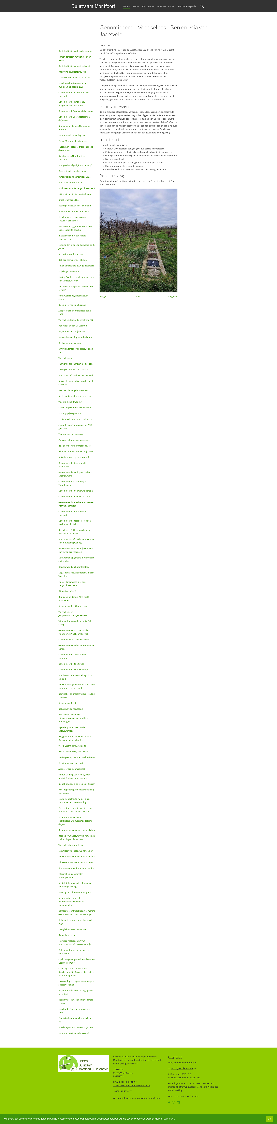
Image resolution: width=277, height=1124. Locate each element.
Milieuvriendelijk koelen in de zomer (75, 194)
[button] (172, 6)
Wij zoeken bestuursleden (71, 845)
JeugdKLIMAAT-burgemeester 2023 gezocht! (75, 426)
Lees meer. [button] (169, 1119)
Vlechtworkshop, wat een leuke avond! (73, 297)
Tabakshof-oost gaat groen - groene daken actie (75, 148)
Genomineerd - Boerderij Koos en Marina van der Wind (74, 522)
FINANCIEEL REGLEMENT (125, 1081)
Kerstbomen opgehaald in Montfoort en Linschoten (76, 559)
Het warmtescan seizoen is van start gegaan (75, 1001)
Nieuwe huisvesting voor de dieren (75, 337)
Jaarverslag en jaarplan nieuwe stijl (75, 363)
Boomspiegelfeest (67, 703)
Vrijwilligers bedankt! (68, 271)
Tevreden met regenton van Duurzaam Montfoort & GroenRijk (74, 942)
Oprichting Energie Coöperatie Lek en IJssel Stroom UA (76, 961)
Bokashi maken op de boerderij (73, 457)
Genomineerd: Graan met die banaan (76, 111)
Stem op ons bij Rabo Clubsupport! (75, 892)
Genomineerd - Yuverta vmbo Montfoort (72, 656)
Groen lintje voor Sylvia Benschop (74, 407)
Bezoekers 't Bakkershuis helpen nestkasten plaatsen (74, 531)
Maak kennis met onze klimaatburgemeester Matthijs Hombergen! (73, 718)
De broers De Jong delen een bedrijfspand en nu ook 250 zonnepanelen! (72, 901)
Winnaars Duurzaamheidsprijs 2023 (75, 451)
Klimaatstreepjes (66, 935)
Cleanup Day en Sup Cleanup (72, 304)
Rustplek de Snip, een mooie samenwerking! (72, 237)
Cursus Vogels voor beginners (72, 171)
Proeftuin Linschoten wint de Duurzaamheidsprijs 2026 (72, 85)
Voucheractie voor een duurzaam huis (76, 856)
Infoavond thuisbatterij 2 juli (72, 71)
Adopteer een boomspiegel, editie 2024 (74, 312)
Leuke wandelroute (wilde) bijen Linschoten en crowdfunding (74, 800)
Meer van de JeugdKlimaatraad (73, 390)
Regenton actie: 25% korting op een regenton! (75, 992)
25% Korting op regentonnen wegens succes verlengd (76, 983)
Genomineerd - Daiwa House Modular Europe (76, 647)
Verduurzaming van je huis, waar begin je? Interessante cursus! (74, 776)
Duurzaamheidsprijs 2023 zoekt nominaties (73, 598)
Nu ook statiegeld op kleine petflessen (76, 783)
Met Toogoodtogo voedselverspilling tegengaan (76, 791)
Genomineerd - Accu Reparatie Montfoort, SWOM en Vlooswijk (73, 632)
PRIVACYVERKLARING (123, 1072)
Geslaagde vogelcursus (69, 342)
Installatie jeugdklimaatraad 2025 (74, 176)
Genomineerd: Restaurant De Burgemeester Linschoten (72, 103)
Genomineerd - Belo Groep (71, 663)
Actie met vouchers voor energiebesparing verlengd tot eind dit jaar (75, 821)
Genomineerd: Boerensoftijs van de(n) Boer (74, 118)
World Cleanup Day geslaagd (72, 745)
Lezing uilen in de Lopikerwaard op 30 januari (76, 246)
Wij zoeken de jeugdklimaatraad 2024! (76, 319)
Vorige (103, 296)
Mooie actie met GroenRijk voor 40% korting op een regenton (75, 550)
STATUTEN (118, 1069)
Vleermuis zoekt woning (70, 401)
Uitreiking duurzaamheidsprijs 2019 (75, 1027)
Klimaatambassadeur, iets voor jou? (75, 862)
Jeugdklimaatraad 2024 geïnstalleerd (76, 265)
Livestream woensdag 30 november (75, 850)
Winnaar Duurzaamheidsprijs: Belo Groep (75, 623)
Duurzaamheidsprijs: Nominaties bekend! (74, 128)
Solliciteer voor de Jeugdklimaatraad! (76, 188)
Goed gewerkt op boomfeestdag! (74, 566)
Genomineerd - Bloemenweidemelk (75, 490)
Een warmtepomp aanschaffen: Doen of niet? (76, 288)
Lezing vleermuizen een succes (73, 369)
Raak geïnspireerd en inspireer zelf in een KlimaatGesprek (76, 279)
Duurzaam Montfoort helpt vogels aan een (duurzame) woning (76, 541)
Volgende (172, 296)
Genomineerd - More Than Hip (73, 669)
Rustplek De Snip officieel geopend (75, 50)
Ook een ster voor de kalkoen (72, 259)
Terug (137, 296)
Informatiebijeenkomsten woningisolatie (70, 875)
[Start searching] (202, 6)
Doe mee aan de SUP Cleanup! (73, 325)
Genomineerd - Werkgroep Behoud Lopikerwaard (75, 474)
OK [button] (269, 1119)
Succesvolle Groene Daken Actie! (74, 77)
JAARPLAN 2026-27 (122, 1091)
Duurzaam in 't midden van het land (75, 375)
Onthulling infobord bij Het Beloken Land (75, 350)
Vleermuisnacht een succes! (71, 434)
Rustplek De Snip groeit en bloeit (74, 65)
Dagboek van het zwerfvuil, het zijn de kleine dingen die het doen (76, 837)
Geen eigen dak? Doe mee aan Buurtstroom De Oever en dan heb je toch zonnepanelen (76, 972)
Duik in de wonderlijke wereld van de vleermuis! (76, 383)
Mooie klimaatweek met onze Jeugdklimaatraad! (72, 583)
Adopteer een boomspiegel (71, 768)
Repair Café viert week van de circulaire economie (72, 219)
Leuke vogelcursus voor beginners (75, 419)
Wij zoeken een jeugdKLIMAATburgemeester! (72, 613)
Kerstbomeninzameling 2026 (72, 135)
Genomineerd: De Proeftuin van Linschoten (73, 94)
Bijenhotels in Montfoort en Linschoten (71, 158)
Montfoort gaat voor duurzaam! (73, 1033)
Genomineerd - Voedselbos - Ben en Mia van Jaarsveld (75, 504)
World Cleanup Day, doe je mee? (73, 751)
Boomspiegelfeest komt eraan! (73, 606)
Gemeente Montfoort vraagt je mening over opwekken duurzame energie (76, 912)
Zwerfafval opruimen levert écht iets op (75, 1020)
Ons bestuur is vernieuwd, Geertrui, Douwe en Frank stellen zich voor (75, 810)
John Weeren (153, 1098)
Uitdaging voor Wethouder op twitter (76, 868)
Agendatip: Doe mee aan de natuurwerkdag (71, 729)
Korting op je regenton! (69, 413)
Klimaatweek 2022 (67, 591)
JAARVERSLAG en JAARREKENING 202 (131, 1085)
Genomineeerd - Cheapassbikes (73, 639)
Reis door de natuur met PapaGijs (74, 445)
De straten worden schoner (71, 254)
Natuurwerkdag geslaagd (70, 708)
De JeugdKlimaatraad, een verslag (74, 396)
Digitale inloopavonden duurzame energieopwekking (74, 885)
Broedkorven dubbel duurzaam (73, 211)
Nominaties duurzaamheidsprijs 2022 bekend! (76, 677)
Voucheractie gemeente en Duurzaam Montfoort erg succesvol (76, 686)
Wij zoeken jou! (65, 357)
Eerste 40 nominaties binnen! (72, 141)
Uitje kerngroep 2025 (68, 199)
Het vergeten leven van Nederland (74, 205)
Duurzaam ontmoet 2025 (70, 182)
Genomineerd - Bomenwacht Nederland (72, 465)
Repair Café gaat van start (70, 763)
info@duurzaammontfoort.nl (182, 1062)
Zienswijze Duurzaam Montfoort (74, 439)
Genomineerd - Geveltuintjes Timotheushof (72, 483)
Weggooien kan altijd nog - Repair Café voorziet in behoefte (74, 738)
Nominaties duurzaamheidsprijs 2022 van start (76, 695)
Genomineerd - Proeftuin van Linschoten (72, 513)
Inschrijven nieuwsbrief (182, 1068)
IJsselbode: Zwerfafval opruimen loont (74, 1010)
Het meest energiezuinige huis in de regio (75, 922)
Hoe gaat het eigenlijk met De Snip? (75, 165)
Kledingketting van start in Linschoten (76, 757)
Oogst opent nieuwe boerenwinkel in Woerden (76, 574)
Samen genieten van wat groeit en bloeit (74, 58)
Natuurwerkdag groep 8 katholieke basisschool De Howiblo (75, 228)
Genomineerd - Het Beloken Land (74, 496)
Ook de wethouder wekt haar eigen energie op (75, 952)
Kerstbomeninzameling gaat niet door (76, 830)
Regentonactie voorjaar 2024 (72, 331)
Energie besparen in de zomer (72, 929)
